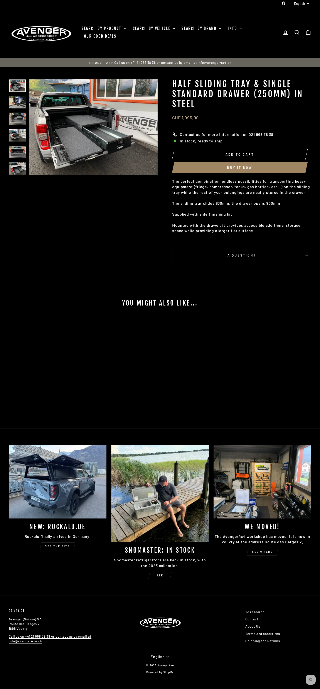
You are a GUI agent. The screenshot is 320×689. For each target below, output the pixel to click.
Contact (251, 619)
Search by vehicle (152, 28)
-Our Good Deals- (100, 36)
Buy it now (239, 167)
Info (233, 28)
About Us (252, 626)
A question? (241, 255)
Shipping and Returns (262, 641)
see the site (57, 546)
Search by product (102, 28)
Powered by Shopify (160, 672)
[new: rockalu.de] (57, 481)
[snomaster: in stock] (160, 493)
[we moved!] (262, 481)
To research (254, 612)
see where (262, 551)
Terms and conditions (262, 634)
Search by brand (200, 28)
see (160, 575)
